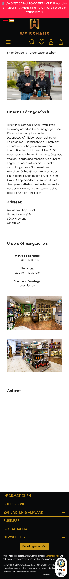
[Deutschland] (5, 20)
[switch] (61, 574)
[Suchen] (32, 41)
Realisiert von (49, 574)
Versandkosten (52, 556)
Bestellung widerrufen (34, 546)
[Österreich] (11, 20)
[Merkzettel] (41, 41)
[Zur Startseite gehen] (34, 27)
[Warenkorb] (60, 41)
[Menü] (8, 41)
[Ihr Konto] (51, 41)
